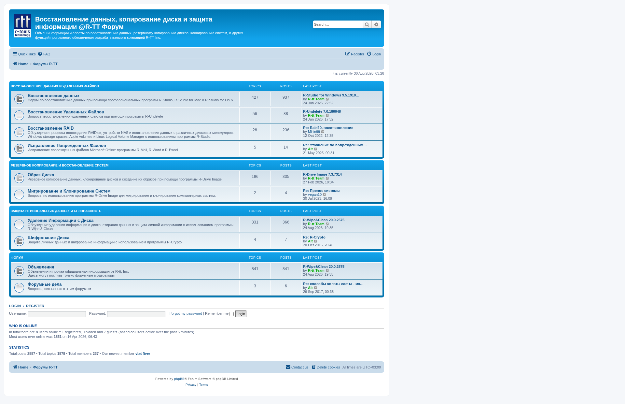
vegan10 (315, 194)
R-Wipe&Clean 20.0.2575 (323, 220)
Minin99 (314, 132)
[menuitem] (43, 54)
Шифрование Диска (48, 237)
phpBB (179, 379)
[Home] (23, 24)
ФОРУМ (17, 257)
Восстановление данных (53, 95)
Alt (310, 149)
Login (15, 306)
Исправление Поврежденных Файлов (67, 145)
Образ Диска (41, 174)
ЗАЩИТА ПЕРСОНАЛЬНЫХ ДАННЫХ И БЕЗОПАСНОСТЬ (56, 211)
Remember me (217, 313)
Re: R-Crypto (314, 237)
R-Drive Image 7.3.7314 (322, 174)
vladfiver (142, 353)
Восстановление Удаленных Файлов (66, 111)
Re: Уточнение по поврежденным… (335, 145)
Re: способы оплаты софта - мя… (333, 284)
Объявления (41, 267)
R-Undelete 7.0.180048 (322, 111)
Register (35, 306)
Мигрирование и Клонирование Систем (69, 191)
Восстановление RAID (51, 128)
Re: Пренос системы (321, 191)
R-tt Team (316, 99)
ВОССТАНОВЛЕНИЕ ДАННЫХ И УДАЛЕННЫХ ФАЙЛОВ (55, 86)
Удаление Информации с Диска (60, 220)
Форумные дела (45, 284)
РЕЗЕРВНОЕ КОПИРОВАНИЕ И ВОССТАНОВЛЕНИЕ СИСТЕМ (59, 165)
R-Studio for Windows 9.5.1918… (331, 95)
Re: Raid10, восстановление (328, 128)
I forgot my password (185, 313)
